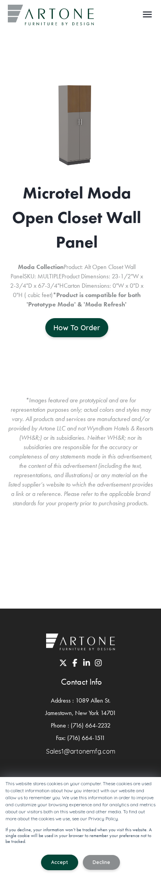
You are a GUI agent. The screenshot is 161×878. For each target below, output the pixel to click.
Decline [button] (101, 862)
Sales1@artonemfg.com (80, 751)
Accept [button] (59, 862)
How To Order (77, 327)
